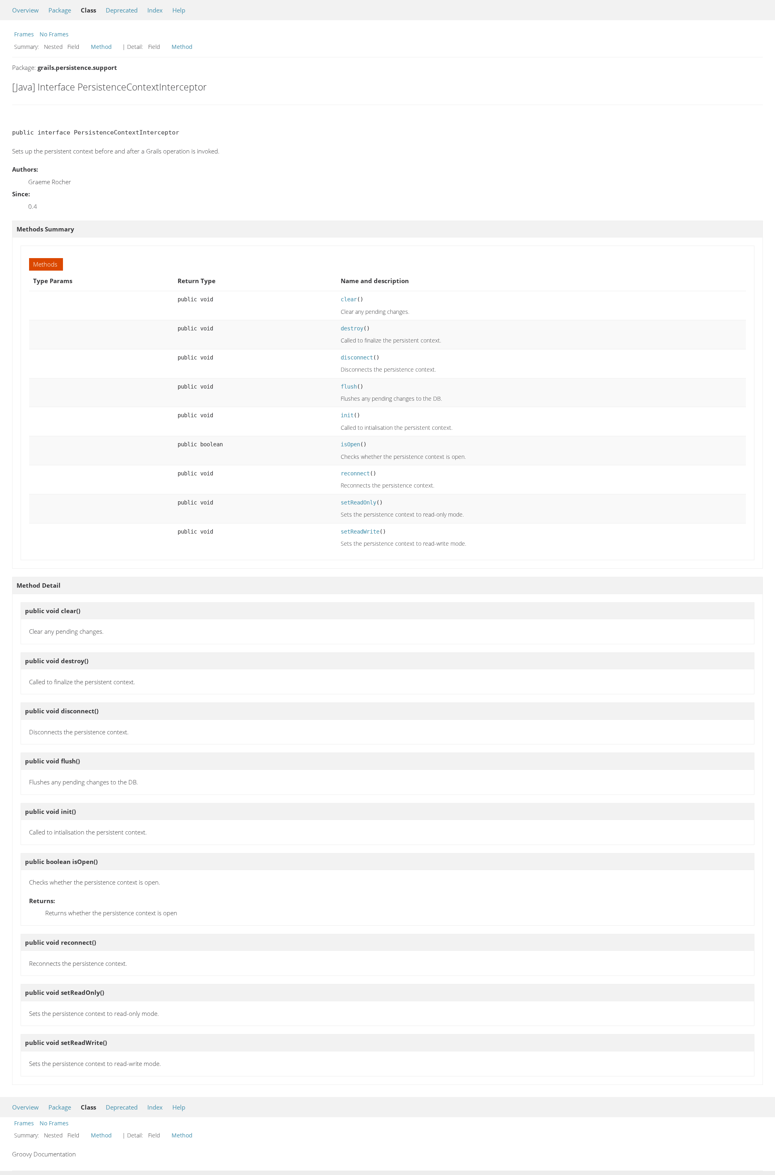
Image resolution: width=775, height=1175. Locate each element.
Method (101, 46)
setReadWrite (360, 531)
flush (349, 386)
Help (178, 10)
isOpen (350, 444)
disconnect (357, 357)
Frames (24, 34)
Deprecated (122, 10)
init (347, 415)
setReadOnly (358, 502)
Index (155, 10)
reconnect (355, 473)
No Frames (54, 34)
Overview (25, 10)
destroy (352, 328)
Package (59, 10)
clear (349, 299)
